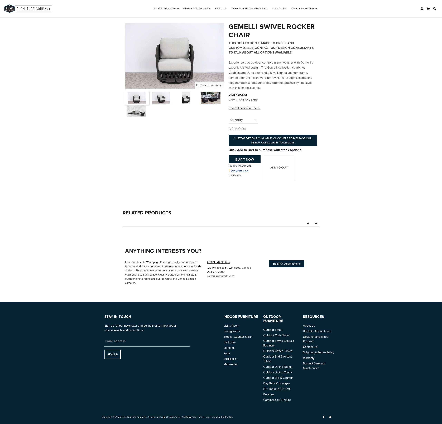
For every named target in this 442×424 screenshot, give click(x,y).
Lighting (229, 348)
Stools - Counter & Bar (238, 337)
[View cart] (428, 9)
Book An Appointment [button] (286, 264)
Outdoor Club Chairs (276, 335)
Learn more (235, 175)
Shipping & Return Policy (318, 352)
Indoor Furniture (165, 8)
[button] (308, 223)
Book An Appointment (317, 331)
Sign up (112, 354)
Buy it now (244, 159)
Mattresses (231, 364)
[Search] (434, 9)
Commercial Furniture (277, 400)
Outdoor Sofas (272, 330)
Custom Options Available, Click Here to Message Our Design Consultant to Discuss (273, 140)
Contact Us (279, 8)
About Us (221, 8)
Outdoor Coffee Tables (277, 351)
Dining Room (232, 331)
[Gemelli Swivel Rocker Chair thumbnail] (136, 98)
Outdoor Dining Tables (277, 367)
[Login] (422, 9)
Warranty (308, 358)
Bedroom (230, 342)
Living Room (231, 325)
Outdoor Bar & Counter (278, 378)
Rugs (227, 353)
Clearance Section (303, 8)
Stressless (230, 359)
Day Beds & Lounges (276, 383)
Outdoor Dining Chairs (277, 372)
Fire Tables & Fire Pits (277, 389)
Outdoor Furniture (195, 8)
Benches (268, 394)
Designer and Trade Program (249, 8)
